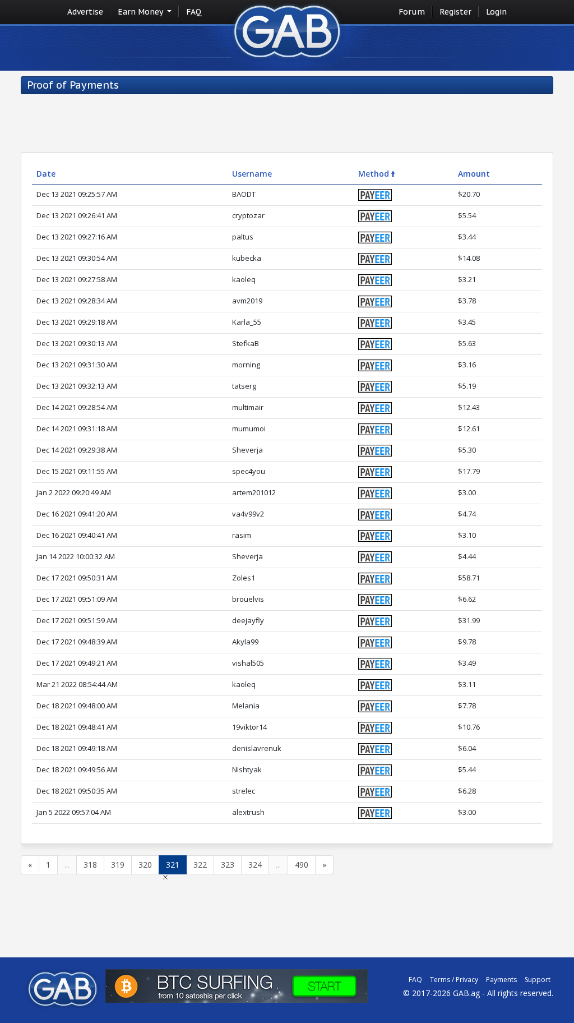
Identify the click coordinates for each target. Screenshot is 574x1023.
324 (255, 864)
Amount (474, 173)
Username (252, 173)
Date (45, 173)
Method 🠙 (376, 173)
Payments (501, 979)
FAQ (194, 12)
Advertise (85, 12)
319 (117, 864)
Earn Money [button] (141, 12)
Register (455, 12)
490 (301, 864)
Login (496, 12)
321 (172, 864)
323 (227, 864)
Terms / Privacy (454, 979)
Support (537, 979)
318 (90, 864)
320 (145, 864)
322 (200, 864)
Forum (412, 12)
